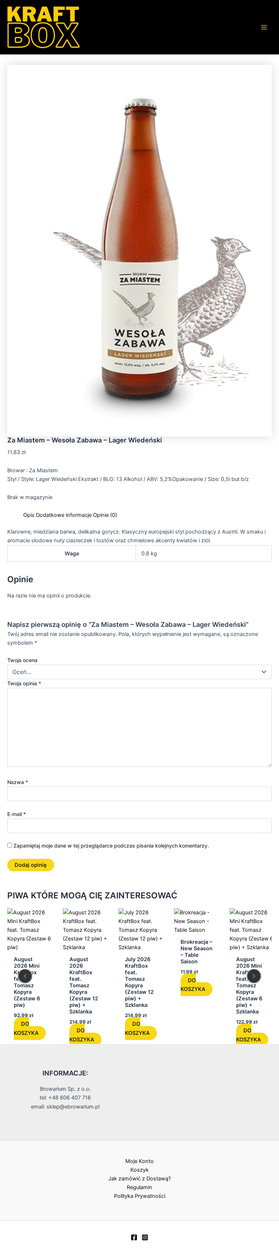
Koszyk (139, 1170)
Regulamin (139, 1187)
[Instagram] (145, 1237)
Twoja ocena (22, 660)
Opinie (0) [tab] (105, 515)
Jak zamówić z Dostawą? (139, 1178)
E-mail (16, 814)
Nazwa (17, 782)
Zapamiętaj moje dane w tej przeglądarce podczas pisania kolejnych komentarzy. (111, 845)
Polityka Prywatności (139, 1196)
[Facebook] (134, 1237)
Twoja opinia (24, 683)
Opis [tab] (29, 515)
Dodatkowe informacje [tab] (64, 515)
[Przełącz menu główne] (264, 27)
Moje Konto (139, 1161)
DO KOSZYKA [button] (26, 1028)
